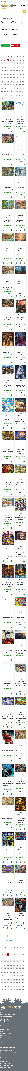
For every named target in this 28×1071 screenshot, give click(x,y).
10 (5, 53)
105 (2, 95)
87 (20, 84)
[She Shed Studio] (3, 895)
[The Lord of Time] (16, 296)
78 (17, 81)
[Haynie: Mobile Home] (3, 164)
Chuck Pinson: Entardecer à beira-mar (8, 287)
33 (2, 63)
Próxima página (8, 940)
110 (17, 95)
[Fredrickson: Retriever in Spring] (3, 197)
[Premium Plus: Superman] (3, 660)
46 (17, 67)
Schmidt (8, 117)
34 (5, 63)
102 (17, 91)
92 (11, 88)
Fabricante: (5, 39)
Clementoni (20, 281)
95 (20, 88)
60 (11, 74)
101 (14, 91)
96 (23, 88)
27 (8, 60)
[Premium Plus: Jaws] (3, 627)
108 (11, 95)
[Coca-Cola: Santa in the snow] (3, 760)
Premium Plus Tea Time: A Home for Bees (20, 486)
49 (2, 70)
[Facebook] (1, 1021)
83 (8, 84)
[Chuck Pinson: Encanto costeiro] (16, 230)
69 (14, 77)
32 (23, 60)
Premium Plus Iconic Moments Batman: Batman (7, 785)
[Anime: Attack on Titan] (3, 395)
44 (11, 67)
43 (8, 67)
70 (17, 77)
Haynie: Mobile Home (7, 154)
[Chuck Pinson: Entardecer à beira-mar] (3, 297)
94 (17, 88)
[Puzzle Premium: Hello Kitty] (3, 428)
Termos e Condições (5, 1038)
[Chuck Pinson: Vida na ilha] (3, 263)
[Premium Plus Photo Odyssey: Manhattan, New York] (16, 661)
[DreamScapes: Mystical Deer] (16, 462)
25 (2, 60)
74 (5, 81)
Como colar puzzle (5, 1063)
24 (23, 56)
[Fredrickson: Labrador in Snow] (16, 197)
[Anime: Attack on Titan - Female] (16, 395)
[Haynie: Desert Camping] (16, 132)
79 (20, 81)
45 (14, 67)
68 (11, 77)
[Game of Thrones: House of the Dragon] (3, 362)
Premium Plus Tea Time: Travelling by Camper (20, 718)
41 (2, 67)
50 (5, 70)
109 (14, 95)
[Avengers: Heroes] (16, 794)
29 (14, 60)
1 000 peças (8, 119)
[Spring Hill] (16, 895)
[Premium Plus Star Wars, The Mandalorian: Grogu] (16, 429)
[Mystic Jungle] (3, 329)
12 (11, 53)
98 (5, 91)
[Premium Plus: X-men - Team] (3, 561)
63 (20, 74)
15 (20, 53)
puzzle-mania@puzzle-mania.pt (8, 1014)
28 (11, 60)
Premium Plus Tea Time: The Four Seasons (8, 519)
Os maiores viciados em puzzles (8, 1052)
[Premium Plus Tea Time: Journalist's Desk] (16, 761)
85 (14, 84)
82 (5, 84)
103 (20, 91)
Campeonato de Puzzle (6, 1040)
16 (23, 53)
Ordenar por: (5, 29)
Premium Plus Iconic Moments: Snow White (20, 685)
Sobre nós (3, 1035)
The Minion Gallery (8, 451)
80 (23, 81)
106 (5, 95)
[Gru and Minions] (16, 627)
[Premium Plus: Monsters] (3, 862)
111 (20, 95)
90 (5, 88)
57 (2, 74)
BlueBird (7, 880)
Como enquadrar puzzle (6, 1065)
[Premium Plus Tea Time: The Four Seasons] (3, 528)
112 (23, 95)
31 (20, 60)
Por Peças (12, 16)
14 (17, 53)
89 (2, 88)
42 (5, 67)
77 (14, 81)
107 (8, 95)
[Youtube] (4, 1021)
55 (20, 70)
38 (17, 63)
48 (23, 67)
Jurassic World (20, 584)
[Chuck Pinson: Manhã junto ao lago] (16, 263)
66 (5, 77)
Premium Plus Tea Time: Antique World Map (7, 818)
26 (5, 60)
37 (14, 63)
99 (8, 91)
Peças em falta (4, 1061)
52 (11, 70)
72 (23, 77)
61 (14, 74)
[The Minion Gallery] (3, 462)
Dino (20, 347)
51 (8, 70)
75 (8, 81)
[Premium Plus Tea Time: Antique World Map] (3, 828)
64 (23, 74)
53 (14, 70)
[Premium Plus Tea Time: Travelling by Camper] (16, 728)
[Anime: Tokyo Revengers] (16, 362)
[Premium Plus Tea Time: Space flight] (3, 694)
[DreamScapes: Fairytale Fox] (3, 494)
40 (23, 63)
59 (8, 74)
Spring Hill (20, 885)
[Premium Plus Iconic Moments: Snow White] (16, 694)
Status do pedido (4, 1029)
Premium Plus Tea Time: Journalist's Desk (20, 752)
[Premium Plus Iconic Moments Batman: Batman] (3, 794)
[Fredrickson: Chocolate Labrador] (16, 164)
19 (8, 56)
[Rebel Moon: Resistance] (16, 329)
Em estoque (15, 29)
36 (11, 63)
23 (20, 56)
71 (20, 77)
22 (17, 56)
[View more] (8, 109)
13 (14, 53)
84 (11, 84)
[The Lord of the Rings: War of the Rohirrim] (16, 562)
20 (11, 56)
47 (20, 67)
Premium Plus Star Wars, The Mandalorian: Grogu (20, 419)
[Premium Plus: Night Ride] (16, 862)
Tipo (15, 39)
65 (2, 77)
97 (2, 91)
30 (17, 60)
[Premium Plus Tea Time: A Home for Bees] (16, 495)
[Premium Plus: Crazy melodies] (16, 528)
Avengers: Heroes (20, 783)
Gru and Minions (20, 617)
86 (17, 84)
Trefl (8, 413)
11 (8, 53)
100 (11, 91)
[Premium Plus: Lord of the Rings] (3, 595)
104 (23, 91)
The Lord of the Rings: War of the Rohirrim (20, 552)
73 (2, 81)
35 (8, 63)
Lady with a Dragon (20, 918)
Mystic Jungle (7, 319)
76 (11, 81)
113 (2, 99)
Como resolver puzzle (5, 1067)
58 (5, 74)
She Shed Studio (7, 885)
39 (20, 63)
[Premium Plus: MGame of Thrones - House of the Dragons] (16, 829)
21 (14, 56)
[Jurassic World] (16, 595)
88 (23, 84)
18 (5, 56)
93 (14, 88)
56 (23, 70)
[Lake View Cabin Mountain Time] (3, 928)
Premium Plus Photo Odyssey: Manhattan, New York (20, 652)
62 (17, 74)
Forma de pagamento (5, 1033)
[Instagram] (7, 1021)
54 (17, 70)
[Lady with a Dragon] (16, 928)
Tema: (5, 34)
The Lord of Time (20, 286)
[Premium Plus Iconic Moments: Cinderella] (3, 727)
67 (8, 77)
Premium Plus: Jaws (7, 617)
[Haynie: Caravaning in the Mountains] (3, 132)
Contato (2, 1042)
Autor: (15, 34)
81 (2, 84)
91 (8, 88)
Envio (1, 1031)
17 (2, 56)
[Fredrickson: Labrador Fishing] (3, 230)
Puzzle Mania (4, 16)
